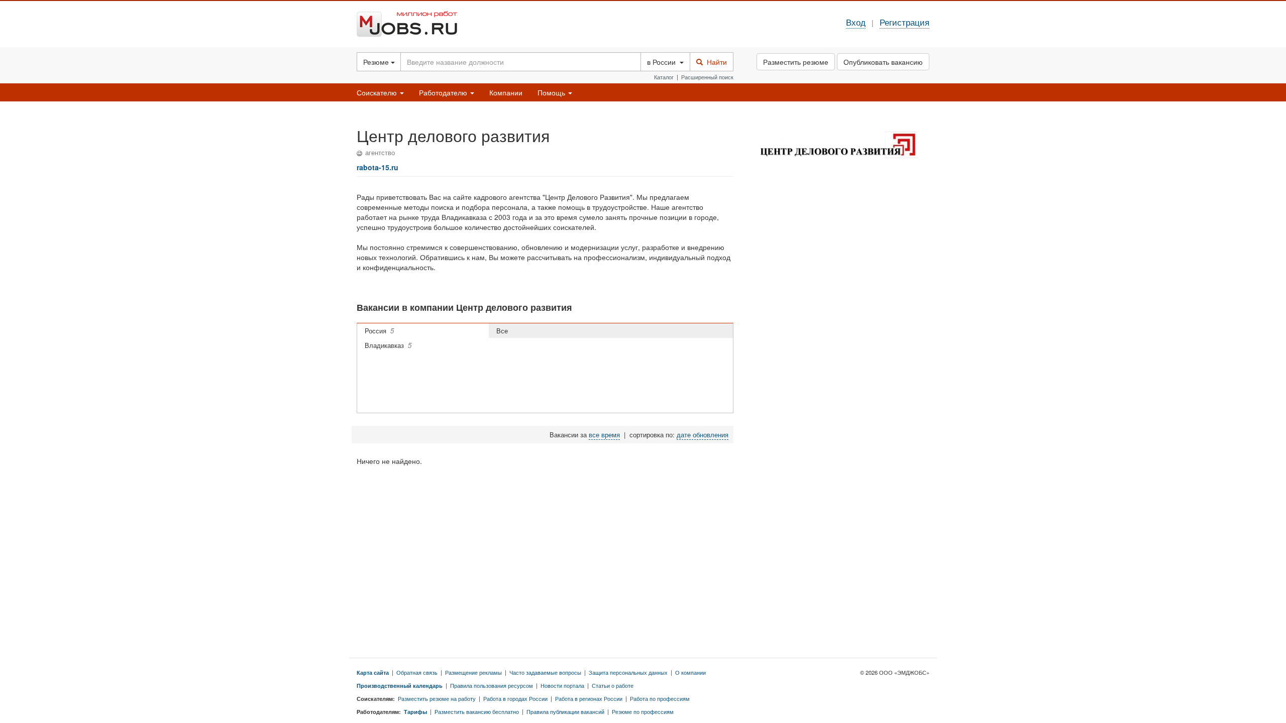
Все (504, 330)
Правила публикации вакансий (565, 711)
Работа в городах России (515, 698)
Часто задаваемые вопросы (545, 672)
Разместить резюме (795, 62)
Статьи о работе (612, 685)
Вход (856, 22)
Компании (505, 92)
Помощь (552, 92)
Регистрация (904, 22)
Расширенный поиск (707, 77)
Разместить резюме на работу (437, 698)
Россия (379, 330)
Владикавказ (388, 345)
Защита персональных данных (628, 672)
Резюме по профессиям (643, 711)
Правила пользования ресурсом (491, 685)
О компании (690, 672)
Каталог (664, 77)
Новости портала (562, 685)
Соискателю (378, 92)
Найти (715, 62)
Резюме (377, 62)
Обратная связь (417, 672)
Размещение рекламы (473, 672)
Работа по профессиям (660, 698)
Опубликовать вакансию (883, 62)
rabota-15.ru (377, 167)
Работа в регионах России (588, 698)
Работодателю (444, 92)
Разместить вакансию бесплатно (477, 711)
